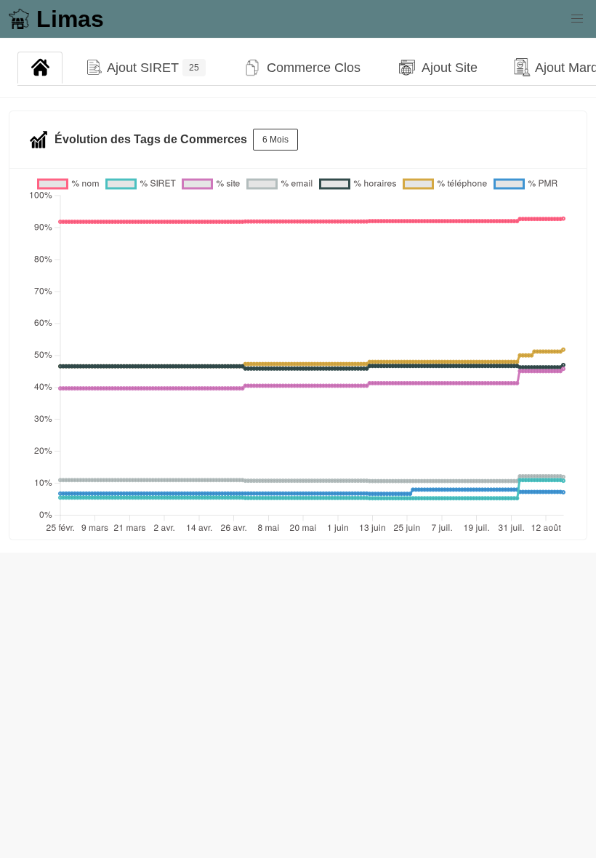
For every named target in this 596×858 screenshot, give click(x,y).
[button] (577, 19)
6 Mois (275, 140)
